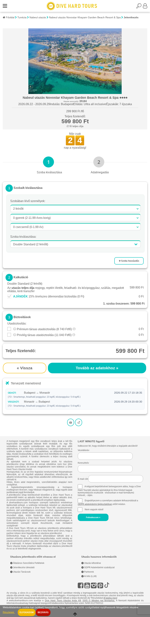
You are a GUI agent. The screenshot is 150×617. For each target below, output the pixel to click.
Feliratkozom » (93, 517)
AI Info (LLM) (90, 576)
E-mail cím (83, 479)
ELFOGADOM (27, 612)
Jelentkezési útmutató (23, 567)
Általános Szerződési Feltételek (28, 563)
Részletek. (9, 612)
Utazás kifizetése (92, 563)
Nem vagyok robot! (94, 509)
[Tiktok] (107, 585)
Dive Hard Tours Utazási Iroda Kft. (63, 600)
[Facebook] (80, 585)
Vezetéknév (83, 450)
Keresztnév (83, 463)
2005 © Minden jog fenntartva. (98, 600)
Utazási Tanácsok (21, 572)
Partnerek (89, 572)
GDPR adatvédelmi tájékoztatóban (95, 504)
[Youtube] (87, 585)
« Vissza (24, 368)
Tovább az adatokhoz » (97, 368)
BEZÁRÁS (43, 612)
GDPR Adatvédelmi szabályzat (99, 567)
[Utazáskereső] (139, 7)
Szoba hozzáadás (130, 261)
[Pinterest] (100, 585)
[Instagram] (94, 585)
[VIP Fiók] (145, 7)
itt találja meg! (110, 598)
